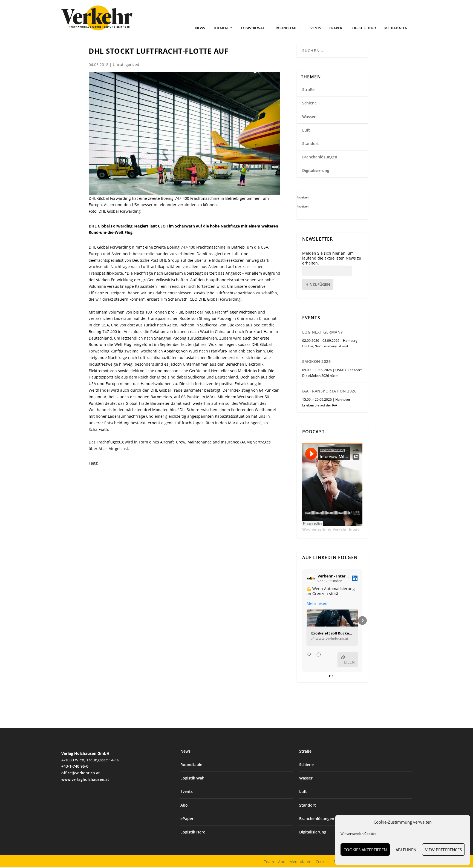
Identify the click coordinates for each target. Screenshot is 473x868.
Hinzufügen (317, 284)
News (200, 28)
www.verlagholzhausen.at (85, 779)
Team (269, 861)
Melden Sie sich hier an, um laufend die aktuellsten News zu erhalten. (331, 258)
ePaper (335, 28)
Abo (184, 805)
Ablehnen (406, 849)
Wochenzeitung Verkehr (324, 529)
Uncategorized (126, 64)
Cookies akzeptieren (365, 849)
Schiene (309, 103)
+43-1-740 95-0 (74, 766)
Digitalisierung (315, 170)
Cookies (323, 861)
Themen (220, 28)
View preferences (443, 849)
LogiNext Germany (322, 332)
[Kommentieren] (317, 659)
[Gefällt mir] (309, 659)
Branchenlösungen (319, 157)
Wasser (309, 116)
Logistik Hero (363, 28)
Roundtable (191, 764)
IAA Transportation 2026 (329, 391)
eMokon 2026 (316, 361)
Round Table (288, 28)
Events (314, 28)
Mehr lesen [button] (317, 603)
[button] (302, 620)
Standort (310, 143)
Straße (308, 89)
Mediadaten (396, 28)
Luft (306, 130)
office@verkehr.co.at (80, 772)
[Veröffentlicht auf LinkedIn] (354, 578)
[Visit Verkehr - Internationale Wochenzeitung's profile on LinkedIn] (311, 578)
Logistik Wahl (254, 28)
